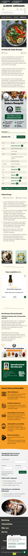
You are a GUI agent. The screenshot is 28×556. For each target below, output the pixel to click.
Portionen (21, 137)
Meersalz (13, 175)
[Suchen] (25, 12)
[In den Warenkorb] (22, 146)
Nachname (18, 465)
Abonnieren (23, 472)
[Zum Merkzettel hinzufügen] (25, 276)
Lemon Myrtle (14, 180)
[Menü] (3, 9)
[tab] (13, 131)
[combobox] (12, 12)
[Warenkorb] (25, 9)
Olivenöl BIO (14, 169)
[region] (14, 33)
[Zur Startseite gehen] (14, 5)
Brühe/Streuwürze (15, 145)
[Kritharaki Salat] (14, 33)
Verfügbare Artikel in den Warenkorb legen (15, 188)
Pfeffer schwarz (15, 177)
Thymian (13, 183)
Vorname (3, 465)
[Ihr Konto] (21, 9)
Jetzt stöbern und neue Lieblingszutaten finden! (14, 117)
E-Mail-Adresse (5, 459)
